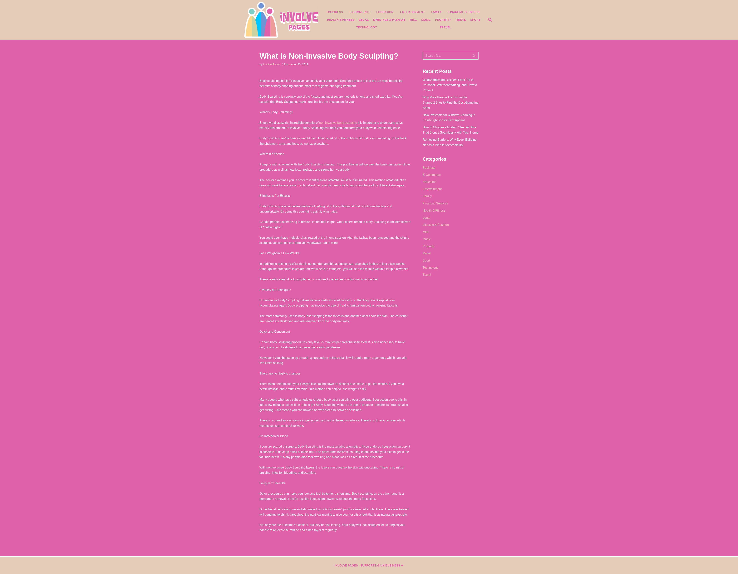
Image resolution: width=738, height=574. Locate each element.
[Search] (474, 56)
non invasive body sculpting (338, 122)
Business (335, 12)
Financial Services (463, 12)
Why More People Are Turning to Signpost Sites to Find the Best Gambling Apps (451, 102)
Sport (475, 19)
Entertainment (412, 12)
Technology (366, 27)
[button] (490, 20)
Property (443, 19)
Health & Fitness (340, 19)
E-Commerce (359, 12)
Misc (413, 19)
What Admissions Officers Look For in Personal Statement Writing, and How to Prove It (450, 85)
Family (436, 12)
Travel (445, 27)
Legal (364, 19)
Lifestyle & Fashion (389, 19)
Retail (461, 19)
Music (426, 19)
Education (384, 12)
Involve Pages (271, 64)
